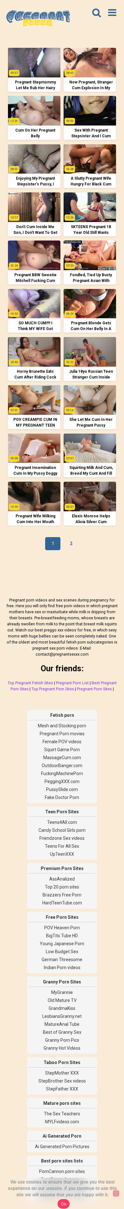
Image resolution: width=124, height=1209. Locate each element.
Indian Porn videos (62, 967)
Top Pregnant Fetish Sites (30, 682)
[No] (116, 1193)
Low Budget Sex (62, 951)
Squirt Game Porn (62, 749)
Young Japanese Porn (62, 943)
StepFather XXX (62, 1088)
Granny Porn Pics (62, 1040)
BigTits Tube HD (62, 935)
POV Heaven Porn (62, 927)
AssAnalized (62, 879)
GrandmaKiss (62, 1008)
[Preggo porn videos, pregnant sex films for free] (38, 19)
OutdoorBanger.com (62, 765)
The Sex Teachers (62, 1113)
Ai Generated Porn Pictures (62, 1146)
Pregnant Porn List (72, 682)
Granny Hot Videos (62, 1048)
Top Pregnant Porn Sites (52, 689)
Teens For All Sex (62, 846)
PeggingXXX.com (62, 781)
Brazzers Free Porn (62, 894)
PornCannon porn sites (62, 1171)
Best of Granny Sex (62, 1032)
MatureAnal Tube (62, 1024)
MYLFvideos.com (62, 1121)
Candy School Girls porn (62, 830)
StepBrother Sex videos (62, 1080)
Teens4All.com (62, 822)
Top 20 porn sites (62, 886)
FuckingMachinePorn (62, 773)
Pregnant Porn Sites (94, 689)
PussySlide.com (62, 789)
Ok (63, 1203)
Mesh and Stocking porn (62, 725)
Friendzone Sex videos (62, 838)
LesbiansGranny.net (62, 1016)
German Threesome (62, 959)
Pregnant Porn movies (62, 733)
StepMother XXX (62, 1073)
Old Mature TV (62, 1000)
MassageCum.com (62, 757)
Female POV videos (62, 741)
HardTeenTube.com (62, 902)
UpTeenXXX (62, 854)
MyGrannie (62, 992)
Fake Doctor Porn (62, 797)
